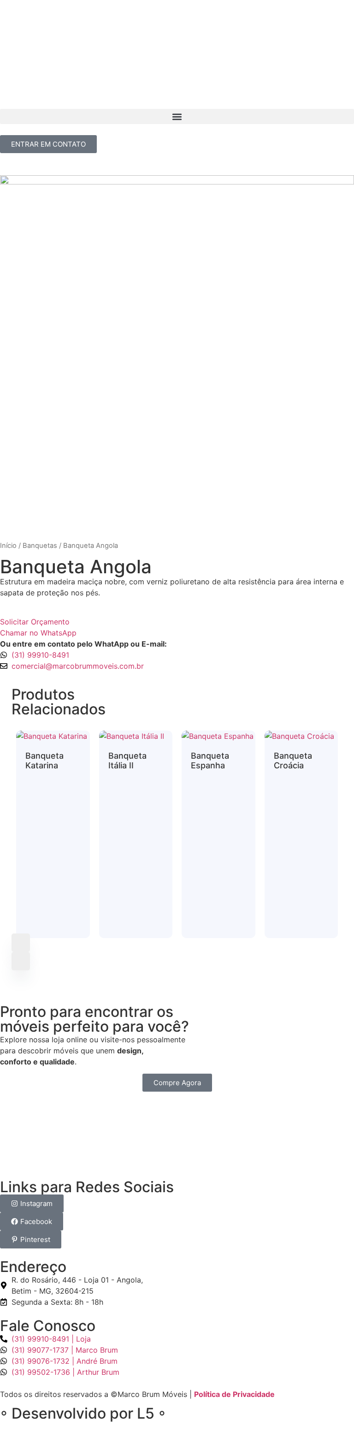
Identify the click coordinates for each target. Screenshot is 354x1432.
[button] (177, 116)
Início (8, 545)
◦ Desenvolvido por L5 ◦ (83, 1413)
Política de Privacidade (234, 1394)
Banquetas (40, 545)
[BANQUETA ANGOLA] (177, 352)
